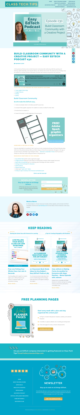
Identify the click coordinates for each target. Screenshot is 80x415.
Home (50, 1)
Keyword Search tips (20, 167)
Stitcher (17, 93)
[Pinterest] (19, 371)
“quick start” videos (26, 169)
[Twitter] (12, 371)
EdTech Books (71, 3)
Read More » (12, 283)
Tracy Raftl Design (51, 409)
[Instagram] (23, 371)
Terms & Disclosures (38, 409)
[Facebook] (16, 371)
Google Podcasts (19, 92)
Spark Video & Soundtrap (21, 162)
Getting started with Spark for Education (24, 164)
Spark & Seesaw (19, 165)
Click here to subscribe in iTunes (47, 151)
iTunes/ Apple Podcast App (21, 90)
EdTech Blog (72, 1)
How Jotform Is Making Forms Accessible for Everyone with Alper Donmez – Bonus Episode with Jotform (61, 273)
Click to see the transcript (40, 173)
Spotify (17, 95)
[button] (73, 53)
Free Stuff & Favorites (60, 3)
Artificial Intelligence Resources (66, 5)
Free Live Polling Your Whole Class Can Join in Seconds (17, 271)
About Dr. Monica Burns (60, 1)
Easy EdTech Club (71, 6)
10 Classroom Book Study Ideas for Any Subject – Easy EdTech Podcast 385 (39, 271)
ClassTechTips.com (42, 205)
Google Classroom (19, 160)
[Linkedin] (26, 371)
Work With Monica (60, 6)
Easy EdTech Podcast (50, 5)
